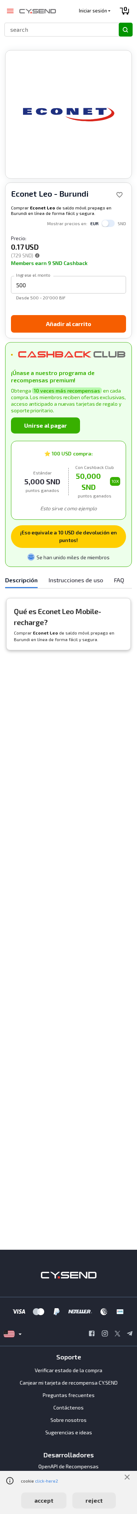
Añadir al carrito (68, 323)
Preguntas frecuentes (69, 1395)
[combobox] (58, 29)
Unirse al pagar (45, 425)
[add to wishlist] (119, 194)
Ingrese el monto (33, 274)
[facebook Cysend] (91, 1334)
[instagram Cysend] (105, 1334)
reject (94, 1500)
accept (43, 1500)
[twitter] (117, 1334)
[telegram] (129, 1334)
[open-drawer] (10, 11)
